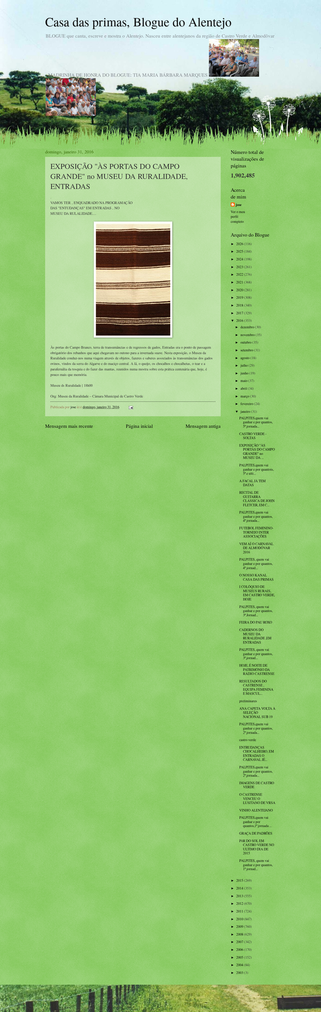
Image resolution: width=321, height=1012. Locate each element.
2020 (240, 289)
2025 (240, 251)
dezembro (247, 327)
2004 (240, 964)
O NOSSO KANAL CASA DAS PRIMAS (256, 577)
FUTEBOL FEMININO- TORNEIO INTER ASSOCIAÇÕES (256, 532)
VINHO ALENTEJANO (256, 810)
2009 (240, 926)
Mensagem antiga (203, 426)
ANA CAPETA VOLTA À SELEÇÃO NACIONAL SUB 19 (257, 712)
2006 (240, 949)
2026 (240, 243)
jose (239, 205)
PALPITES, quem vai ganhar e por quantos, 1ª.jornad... (256, 864)
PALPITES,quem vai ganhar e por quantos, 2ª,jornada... (256, 771)
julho (244, 365)
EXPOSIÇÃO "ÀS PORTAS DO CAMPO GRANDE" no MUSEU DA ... (257, 451)
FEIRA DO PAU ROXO (255, 622)
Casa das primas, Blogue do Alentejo (138, 21)
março (245, 396)
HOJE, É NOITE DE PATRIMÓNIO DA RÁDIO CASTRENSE (256, 669)
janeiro (245, 411)
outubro (246, 342)
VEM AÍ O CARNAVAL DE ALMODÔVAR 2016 (256, 547)
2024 (240, 259)
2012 (240, 903)
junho (244, 373)
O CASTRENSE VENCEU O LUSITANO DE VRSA (257, 798)
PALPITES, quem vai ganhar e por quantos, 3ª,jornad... (256, 653)
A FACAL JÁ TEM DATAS (252, 482)
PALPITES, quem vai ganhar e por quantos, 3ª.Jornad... (256, 610)
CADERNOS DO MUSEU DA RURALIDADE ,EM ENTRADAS (255, 636)
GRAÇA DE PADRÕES (255, 833)
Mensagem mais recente (69, 426)
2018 (240, 305)
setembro (247, 350)
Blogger (187, 1002)
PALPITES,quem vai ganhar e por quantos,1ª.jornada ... (255, 821)
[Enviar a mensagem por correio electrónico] (130, 406)
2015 (240, 880)
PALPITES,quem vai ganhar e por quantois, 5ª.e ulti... (256, 469)
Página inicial (139, 426)
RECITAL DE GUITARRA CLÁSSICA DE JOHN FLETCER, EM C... (257, 498)
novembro (248, 334)
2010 (240, 919)
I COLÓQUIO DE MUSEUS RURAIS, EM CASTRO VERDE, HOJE (257, 592)
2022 (240, 274)
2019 (240, 297)
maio (244, 380)
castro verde (247, 739)
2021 (240, 282)
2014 (240, 888)
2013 (240, 895)
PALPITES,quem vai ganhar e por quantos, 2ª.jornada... (256, 728)
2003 (240, 972)
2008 (240, 934)
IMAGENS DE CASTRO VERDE (256, 784)
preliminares (248, 700)
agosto (245, 357)
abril (244, 388)
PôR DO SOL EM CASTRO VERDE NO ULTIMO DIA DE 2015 (256, 847)
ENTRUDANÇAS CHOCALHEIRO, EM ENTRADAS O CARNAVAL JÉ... (256, 753)
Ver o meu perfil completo (238, 216)
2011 (240, 911)
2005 (240, 957)
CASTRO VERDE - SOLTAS (253, 435)
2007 (240, 941)
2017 (240, 313)
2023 (240, 266)
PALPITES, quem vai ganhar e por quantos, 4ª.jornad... (256, 563)
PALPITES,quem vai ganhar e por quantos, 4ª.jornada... (256, 516)
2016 (240, 320)
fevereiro (247, 403)
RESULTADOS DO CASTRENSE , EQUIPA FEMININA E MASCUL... (256, 687)
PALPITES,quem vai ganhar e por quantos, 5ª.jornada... (256, 422)
